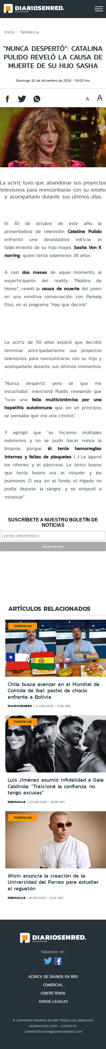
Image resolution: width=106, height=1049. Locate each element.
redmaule (17, 801)
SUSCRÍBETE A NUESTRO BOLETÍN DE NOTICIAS (53, 522)
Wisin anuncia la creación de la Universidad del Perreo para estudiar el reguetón (53, 882)
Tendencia (29, 32)
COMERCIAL (53, 985)
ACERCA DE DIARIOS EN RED (53, 976)
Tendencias (23, 626)
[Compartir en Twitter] (22, 102)
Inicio (9, 32)
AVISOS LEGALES (53, 1001)
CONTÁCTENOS (53, 993)
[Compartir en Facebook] (7, 102)
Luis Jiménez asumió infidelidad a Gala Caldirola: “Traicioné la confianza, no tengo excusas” (56, 786)
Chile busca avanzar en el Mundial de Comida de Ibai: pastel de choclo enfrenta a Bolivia (54, 690)
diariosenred (20, 705)
